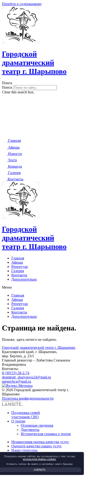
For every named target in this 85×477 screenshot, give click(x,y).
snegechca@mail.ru (16, 381)
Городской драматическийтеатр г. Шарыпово (34, 63)
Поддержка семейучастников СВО (25, 415)
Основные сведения (37, 425)
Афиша (17, 262)
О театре (18, 421)
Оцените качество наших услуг (36, 446)
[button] (42, 83)
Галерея (17, 271)
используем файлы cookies (39, 459)
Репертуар (19, 267)
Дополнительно (24, 279)
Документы (30, 430)
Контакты (19, 275)
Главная (17, 258)
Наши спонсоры (24, 450)
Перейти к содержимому (22, 4)
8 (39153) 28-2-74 (15, 373)
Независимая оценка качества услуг (40, 442)
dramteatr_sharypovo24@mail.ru (26, 377)
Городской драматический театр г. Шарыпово (38, 348)
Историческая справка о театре (46, 434)
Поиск (7, 87)
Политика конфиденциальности (28, 398)
